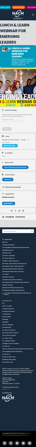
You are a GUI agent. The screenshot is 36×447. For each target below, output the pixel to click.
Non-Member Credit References (12, 351)
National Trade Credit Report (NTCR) (14, 263)
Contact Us (5, 389)
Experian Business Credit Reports (13, 271)
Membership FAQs (7, 250)
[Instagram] (23, 443)
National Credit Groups (10, 332)
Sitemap (17, 435)
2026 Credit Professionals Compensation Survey (17, 293)
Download (7, 179)
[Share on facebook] (11, 210)
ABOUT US (7, 354)
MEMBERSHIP (8, 239)
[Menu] (33, 15)
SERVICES (7, 346)
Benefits (5, 242)
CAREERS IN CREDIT (10, 341)
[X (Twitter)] (17, 443)
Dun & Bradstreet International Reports (15, 282)
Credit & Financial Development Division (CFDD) (17, 349)
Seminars (5, 319)
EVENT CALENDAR (9, 255)
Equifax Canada (7, 285)
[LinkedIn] (4, 443)
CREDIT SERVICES (9, 258)
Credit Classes (7, 306)
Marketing (10, 435)
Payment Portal (18, 7)
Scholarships (6, 327)
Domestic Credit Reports (10, 261)
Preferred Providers (9, 359)
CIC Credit (5, 274)
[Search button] (32, 231)
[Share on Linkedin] (19, 210)
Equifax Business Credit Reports (12, 269)
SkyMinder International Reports (13, 290)
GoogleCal (20, 217)
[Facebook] (10, 443)
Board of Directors (8, 357)
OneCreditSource (8, 277)
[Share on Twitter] (15, 210)
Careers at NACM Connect (10, 343)
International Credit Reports (12, 279)
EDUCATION (7, 300)
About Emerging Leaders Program (15, 167)
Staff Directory (7, 362)
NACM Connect (8, 197)
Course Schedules (8, 308)
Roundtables (6, 316)
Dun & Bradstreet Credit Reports (13, 266)
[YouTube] (29, 443)
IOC (3, 303)
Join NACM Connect (8, 245)
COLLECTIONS (8, 338)
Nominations (6, 253)
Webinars (5, 322)
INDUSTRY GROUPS (9, 330)
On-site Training (7, 324)
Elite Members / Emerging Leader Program (15, 247)
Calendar (9, 217)
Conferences (6, 314)
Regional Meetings (8, 311)
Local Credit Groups (9, 335)
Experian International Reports (13, 287)
